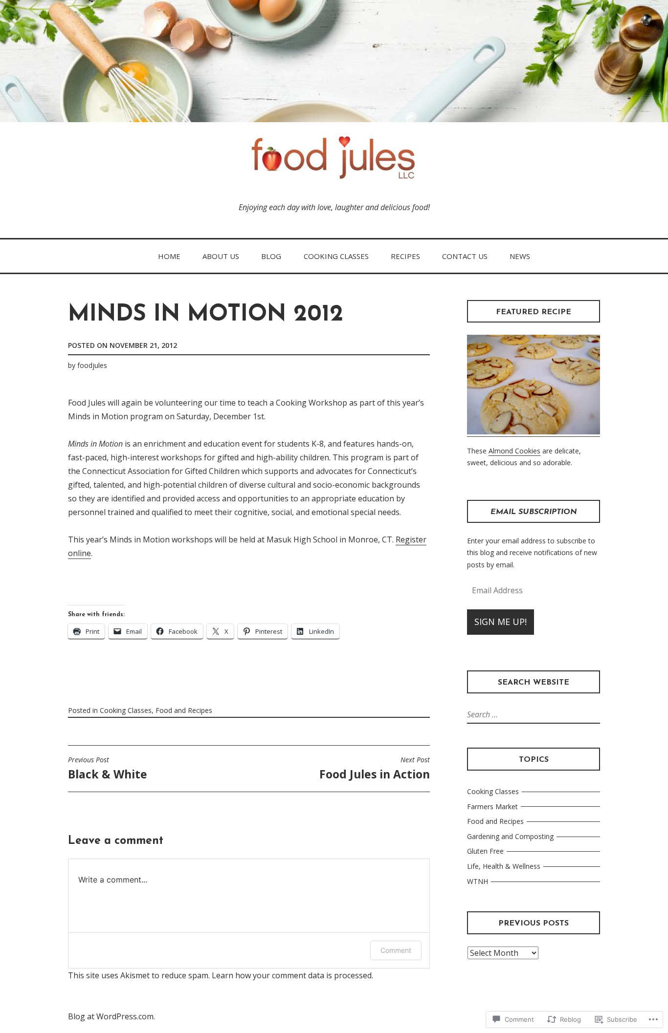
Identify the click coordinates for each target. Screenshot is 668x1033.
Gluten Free (485, 851)
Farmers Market (492, 806)
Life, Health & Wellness (503, 866)
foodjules (92, 365)
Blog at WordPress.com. (111, 1016)
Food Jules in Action (374, 768)
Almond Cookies (514, 450)
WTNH (477, 881)
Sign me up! (500, 621)
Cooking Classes (336, 256)
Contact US (465, 256)
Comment (395, 950)
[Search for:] (508, 714)
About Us (220, 256)
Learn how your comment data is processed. (292, 975)
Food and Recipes (184, 710)
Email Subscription (533, 512)
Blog (271, 256)
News (520, 256)
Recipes (405, 256)
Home (169, 256)
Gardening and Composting (510, 836)
